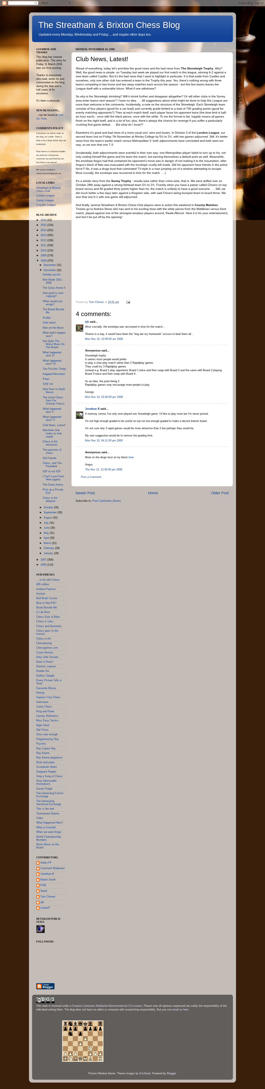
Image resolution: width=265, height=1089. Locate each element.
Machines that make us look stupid (52, 433)
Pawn (46, 379)
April (47, 538)
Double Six (42, 671)
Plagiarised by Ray (47, 739)
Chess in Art (43, 638)
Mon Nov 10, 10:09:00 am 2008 (104, 339)
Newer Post (85, 493)
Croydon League (46, 205)
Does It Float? (44, 661)
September (51, 512)
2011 (44, 245)
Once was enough (47, 734)
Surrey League (45, 200)
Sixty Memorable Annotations (46, 782)
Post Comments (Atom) (106, 500)
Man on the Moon (53, 327)
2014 (44, 230)
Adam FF (46, 862)
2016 (44, 220)
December (50, 265)
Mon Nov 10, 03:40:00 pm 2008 (104, 397)
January (49, 553)
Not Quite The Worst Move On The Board (54, 344)
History (40, 692)
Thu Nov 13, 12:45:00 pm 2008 (103, 469)
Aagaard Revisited (54, 374)
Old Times (42, 729)
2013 (44, 235)
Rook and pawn (45, 762)
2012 (44, 240)
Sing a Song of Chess (49, 776)
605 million (42, 584)
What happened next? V (52, 418)
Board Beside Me (46, 607)
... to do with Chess (48, 579)
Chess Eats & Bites (48, 616)
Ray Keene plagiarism (49, 757)
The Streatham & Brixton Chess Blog (109, 25)
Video (39, 818)
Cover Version (44, 652)
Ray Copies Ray (46, 748)
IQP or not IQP (52, 471)
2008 (44, 260)
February (49, 548)
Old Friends (50, 458)
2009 (44, 255)
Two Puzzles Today (54, 368)
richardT (45, 907)
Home (153, 493)
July (46, 522)
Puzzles (41, 743)
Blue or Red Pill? (46, 603)
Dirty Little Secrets (47, 657)
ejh (87, 321)
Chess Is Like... (45, 621)
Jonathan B (92, 408)
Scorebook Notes (46, 767)
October (49, 507)
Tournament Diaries (47, 813)
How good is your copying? (53, 295)
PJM (43, 885)
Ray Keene (42, 753)
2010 (44, 250)
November (50, 270)
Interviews (42, 702)
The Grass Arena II (54, 287)
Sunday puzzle (51, 274)
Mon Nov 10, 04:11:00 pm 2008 (104, 440)
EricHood (144, 1073)
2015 (44, 225)
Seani (43, 890)
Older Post (220, 493)
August (48, 517)
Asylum (40, 593)
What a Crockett (46, 827)
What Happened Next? (49, 822)
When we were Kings (48, 832)
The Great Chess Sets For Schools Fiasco (53, 400)
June (47, 527)
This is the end (45, 808)
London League (45, 195)
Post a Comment (91, 477)
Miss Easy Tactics (47, 720)
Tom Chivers (47, 896)
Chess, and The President (52, 465)
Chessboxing (44, 643)
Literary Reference (47, 716)
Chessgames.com (47, 647)
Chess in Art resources (50, 443)
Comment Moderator (52, 868)
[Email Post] (128, 302)
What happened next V (52, 410)
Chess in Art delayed (50, 500)
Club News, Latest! (54, 425)
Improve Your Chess (48, 697)
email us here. (180, 1009)
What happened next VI (52, 354)
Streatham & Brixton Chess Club (48, 190)
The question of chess (52, 451)
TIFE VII (48, 384)
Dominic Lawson (46, 666)
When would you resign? (52, 303)
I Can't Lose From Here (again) (53, 478)
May (47, 533)
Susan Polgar (44, 788)
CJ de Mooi (43, 612)
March (48, 543)
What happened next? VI (52, 362)
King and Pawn (45, 711)
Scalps (47, 317)
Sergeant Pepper (46, 771)
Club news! (49, 322)
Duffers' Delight (45, 675)
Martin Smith (48, 879)
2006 (44, 564)
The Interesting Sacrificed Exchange (48, 803)
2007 (44, 559)
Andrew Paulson (46, 589)
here (131, 457)
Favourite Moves (46, 688)
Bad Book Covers (46, 598)
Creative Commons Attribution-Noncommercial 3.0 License (107, 1005)
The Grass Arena (53, 484)
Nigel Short (42, 725)
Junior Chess (44, 706)
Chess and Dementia (48, 626)
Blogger (171, 1073)
